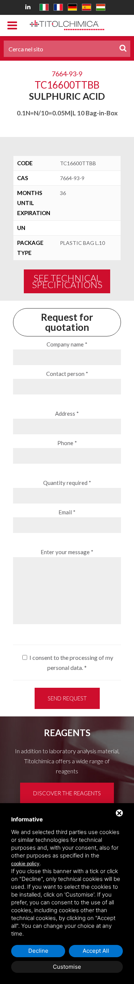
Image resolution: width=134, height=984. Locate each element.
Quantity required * (67, 482)
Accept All (96, 950)
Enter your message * (67, 552)
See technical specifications (67, 281)
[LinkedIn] (29, 6)
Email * (67, 512)
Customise (67, 966)
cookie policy (25, 863)
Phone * (67, 443)
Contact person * (67, 373)
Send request (67, 698)
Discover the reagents (67, 793)
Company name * (67, 344)
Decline (38, 950)
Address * (67, 413)
